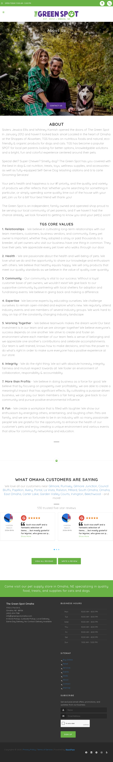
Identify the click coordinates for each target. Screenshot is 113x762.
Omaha (104, 490)
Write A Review (69, 561)
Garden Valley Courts (55, 494)
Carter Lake (31, 494)
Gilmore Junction (85, 486)
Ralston (61, 490)
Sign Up (68, 734)
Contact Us (56, 105)
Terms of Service (44, 749)
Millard (72, 490)
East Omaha (12, 494)
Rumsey (66, 486)
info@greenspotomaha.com (19, 616)
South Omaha (88, 490)
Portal (38, 490)
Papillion (18, 490)
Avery (29, 490)
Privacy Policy (29, 749)
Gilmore (54, 486)
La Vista (49, 490)
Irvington (77, 494)
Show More (26, 536)
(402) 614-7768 (12, 613)
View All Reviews (44, 561)
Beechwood (93, 494)
